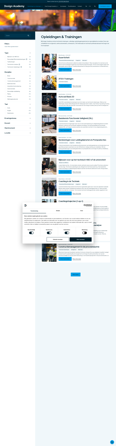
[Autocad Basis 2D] (75, 102)
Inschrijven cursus (105, 6)
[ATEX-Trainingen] (75, 83)
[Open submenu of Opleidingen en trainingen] (42, 6)
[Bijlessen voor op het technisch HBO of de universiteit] (75, 166)
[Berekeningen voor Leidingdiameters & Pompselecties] (75, 145)
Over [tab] (81, 210)
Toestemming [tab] (34, 211)
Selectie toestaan (57, 239)
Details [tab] (58, 210)
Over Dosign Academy (51, 6)
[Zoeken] (95, 6)
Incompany (63, 6)
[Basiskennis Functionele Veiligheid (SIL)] (75, 124)
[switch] (49, 233)
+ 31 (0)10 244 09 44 (63, 1)
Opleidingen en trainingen (34, 6)
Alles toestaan (81, 239)
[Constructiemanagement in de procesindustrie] (75, 252)
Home (8, 12)
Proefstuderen (72, 6)
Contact (80, 6)
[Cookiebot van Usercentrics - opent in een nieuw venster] (85, 205)
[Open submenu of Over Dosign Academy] (57, 6)
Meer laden (76, 274)
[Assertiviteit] (75, 63)
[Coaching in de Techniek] (75, 187)
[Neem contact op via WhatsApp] (112, 442)
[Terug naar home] (14, 6)
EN (90, 6)
